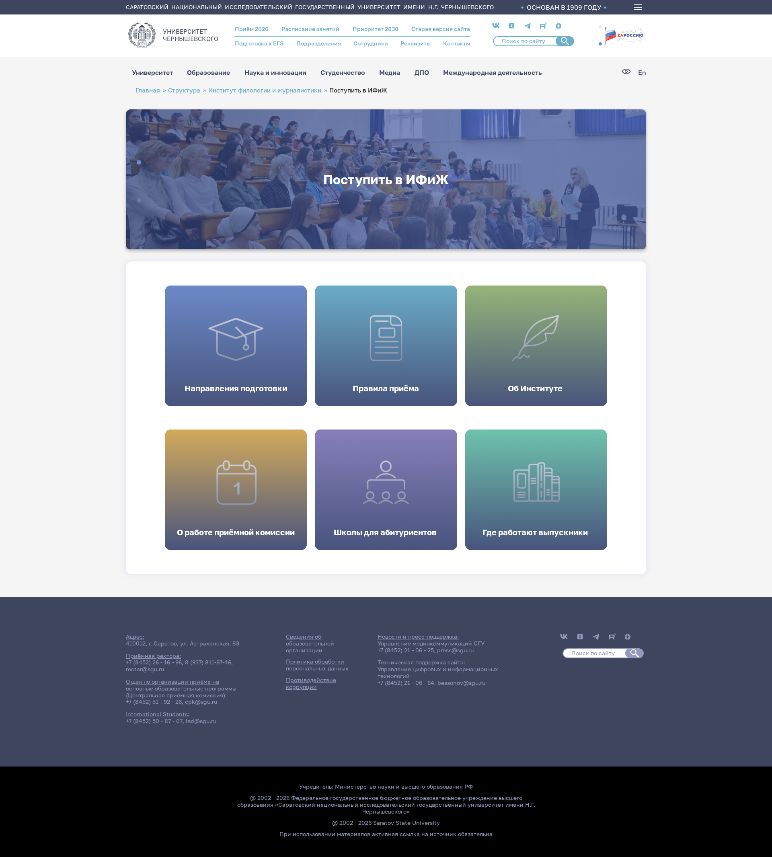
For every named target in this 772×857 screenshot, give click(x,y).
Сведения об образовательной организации (310, 643)
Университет (152, 72)
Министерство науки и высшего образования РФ (404, 786)
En (642, 72)
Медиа (389, 72)
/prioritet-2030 (624, 37)
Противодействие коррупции (311, 683)
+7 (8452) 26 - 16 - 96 (154, 662)
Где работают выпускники (535, 532)
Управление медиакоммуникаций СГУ (431, 643)
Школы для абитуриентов (386, 532)
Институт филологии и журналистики (264, 90)
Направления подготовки (236, 388)
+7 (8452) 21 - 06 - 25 (406, 650)
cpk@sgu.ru (201, 701)
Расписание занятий (310, 28)
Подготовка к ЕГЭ (259, 43)
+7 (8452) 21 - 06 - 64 (406, 682)
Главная (148, 90)
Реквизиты (415, 43)
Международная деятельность (492, 72)
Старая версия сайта (440, 28)
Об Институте (536, 388)
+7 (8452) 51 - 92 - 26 (154, 701)
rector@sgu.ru (145, 669)
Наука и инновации (275, 72)
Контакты (456, 43)
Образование (208, 72)
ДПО (422, 72)
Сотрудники (370, 43)
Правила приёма (386, 388)
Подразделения (318, 43)
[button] (600, 27)
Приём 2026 (252, 28)
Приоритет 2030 (375, 28)
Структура (184, 90)
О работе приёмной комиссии (236, 532)
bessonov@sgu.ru (461, 682)
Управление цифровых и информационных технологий (438, 672)
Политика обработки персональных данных (317, 665)
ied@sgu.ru (201, 720)
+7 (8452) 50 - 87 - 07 (154, 720)
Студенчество (342, 72)
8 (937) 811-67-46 (208, 662)
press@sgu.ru (455, 650)
